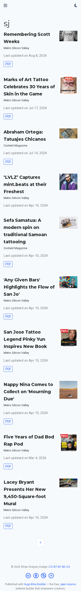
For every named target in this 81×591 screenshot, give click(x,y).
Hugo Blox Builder (35, 584)
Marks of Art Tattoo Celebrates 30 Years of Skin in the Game (29, 87)
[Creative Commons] (41, 576)
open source (68, 584)
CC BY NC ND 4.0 (59, 566)
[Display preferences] (75, 5)
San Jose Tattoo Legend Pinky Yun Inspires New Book (25, 339)
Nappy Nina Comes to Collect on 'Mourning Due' (28, 391)
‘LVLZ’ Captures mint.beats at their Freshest (25, 184)
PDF (8, 64)
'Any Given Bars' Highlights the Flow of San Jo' (29, 287)
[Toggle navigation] (5, 6)
